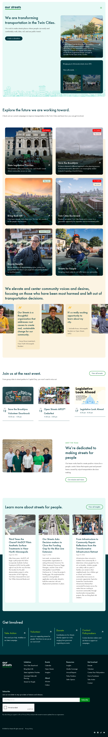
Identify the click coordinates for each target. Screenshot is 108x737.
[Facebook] (94, 732)
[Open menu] (101, 7)
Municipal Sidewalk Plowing (30, 677)
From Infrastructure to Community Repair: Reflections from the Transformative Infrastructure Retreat (87, 545)
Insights (68, 665)
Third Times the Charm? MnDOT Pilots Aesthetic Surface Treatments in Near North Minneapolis (20, 545)
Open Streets (49, 669)
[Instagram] (97, 732)
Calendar (48, 665)
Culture (47, 685)
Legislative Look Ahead (92, 409)
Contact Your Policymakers (96, 672)
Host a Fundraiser (93, 676)
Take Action (91, 679)
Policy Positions (71, 676)
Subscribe (85, 700)
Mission (47, 681)
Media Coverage (72, 669)
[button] (70, 69)
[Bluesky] (104, 732)
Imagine (47, 672)
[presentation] (20, 525)
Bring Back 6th (28, 669)
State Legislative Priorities (32, 672)
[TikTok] (101, 732)
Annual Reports (71, 672)
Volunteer (91, 669)
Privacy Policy (29, 728)
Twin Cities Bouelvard (31, 665)
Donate (90, 665)
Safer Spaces (70, 679)
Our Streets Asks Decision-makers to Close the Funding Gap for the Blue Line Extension (53, 545)
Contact (90, 683)
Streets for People (29, 682)
